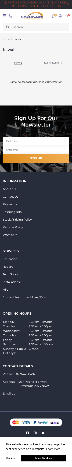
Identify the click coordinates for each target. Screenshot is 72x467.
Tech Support (12, 274)
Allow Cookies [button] (43, 458)
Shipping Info (12, 212)
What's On (10, 235)
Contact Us (10, 196)
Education (10, 259)
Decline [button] (10, 458)
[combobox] (36, 27)
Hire (6, 289)
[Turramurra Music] (32, 16)
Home (6, 39)
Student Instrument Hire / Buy (24, 297)
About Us (9, 189)
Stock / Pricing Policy (17, 219)
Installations (11, 282)
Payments (10, 204)
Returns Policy (13, 227)
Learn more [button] (53, 449)
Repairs (8, 266)
